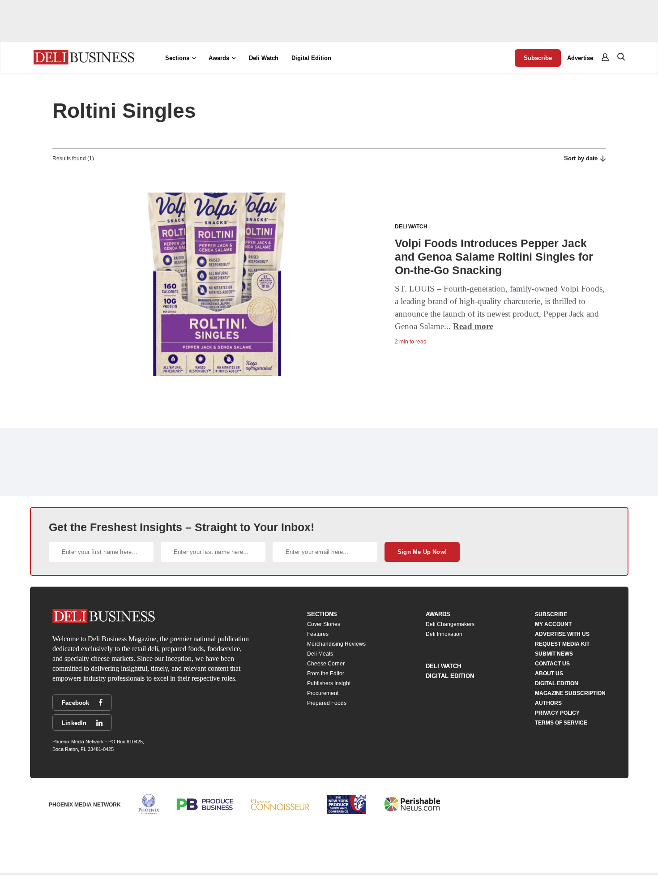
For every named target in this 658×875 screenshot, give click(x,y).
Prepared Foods (326, 703)
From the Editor (325, 673)
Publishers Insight (328, 683)
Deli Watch (263, 58)
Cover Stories (323, 624)
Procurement (322, 693)
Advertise (580, 58)
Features (318, 634)
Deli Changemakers (450, 624)
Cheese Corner (326, 664)
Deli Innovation (444, 634)
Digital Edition (311, 58)
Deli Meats (320, 654)
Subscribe (538, 58)
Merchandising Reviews (336, 644)
